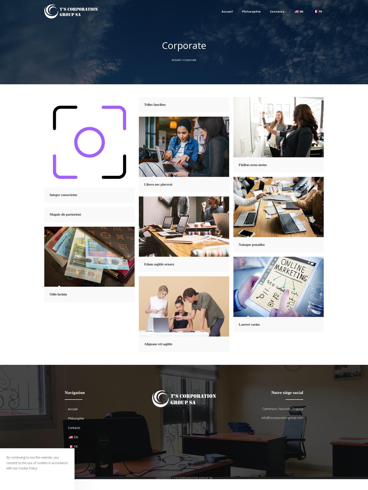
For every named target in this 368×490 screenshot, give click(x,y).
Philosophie (76, 418)
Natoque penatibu (252, 244)
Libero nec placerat (158, 184)
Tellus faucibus (155, 104)
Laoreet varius (249, 324)
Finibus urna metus (253, 165)
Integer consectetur (63, 195)
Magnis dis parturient (65, 214)
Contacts (74, 428)
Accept (16, 479)
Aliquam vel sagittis (158, 344)
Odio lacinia (58, 294)
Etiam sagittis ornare (159, 264)
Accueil (176, 60)
